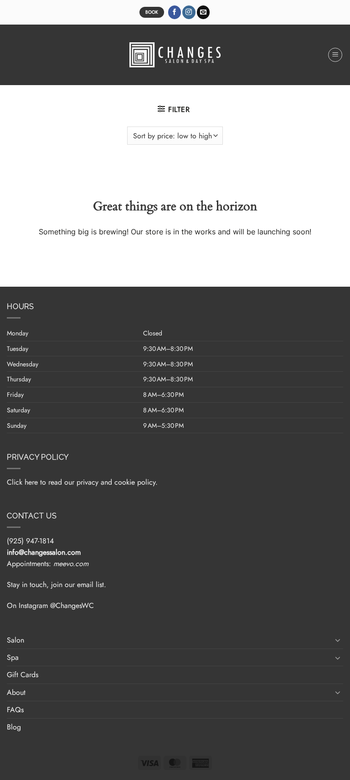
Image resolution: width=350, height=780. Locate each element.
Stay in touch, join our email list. (56, 584)
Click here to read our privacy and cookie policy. (82, 482)
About (16, 692)
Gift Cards (22, 674)
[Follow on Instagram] (189, 12)
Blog (14, 727)
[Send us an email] (203, 12)
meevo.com (70, 563)
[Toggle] (337, 639)
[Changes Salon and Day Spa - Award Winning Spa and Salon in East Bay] (175, 55)
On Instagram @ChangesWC (50, 605)
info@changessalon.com (44, 552)
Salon (15, 640)
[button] (335, 55)
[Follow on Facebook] (174, 12)
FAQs (15, 709)
